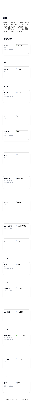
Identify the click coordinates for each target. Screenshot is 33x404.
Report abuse (24, 399)
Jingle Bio (16, 399)
